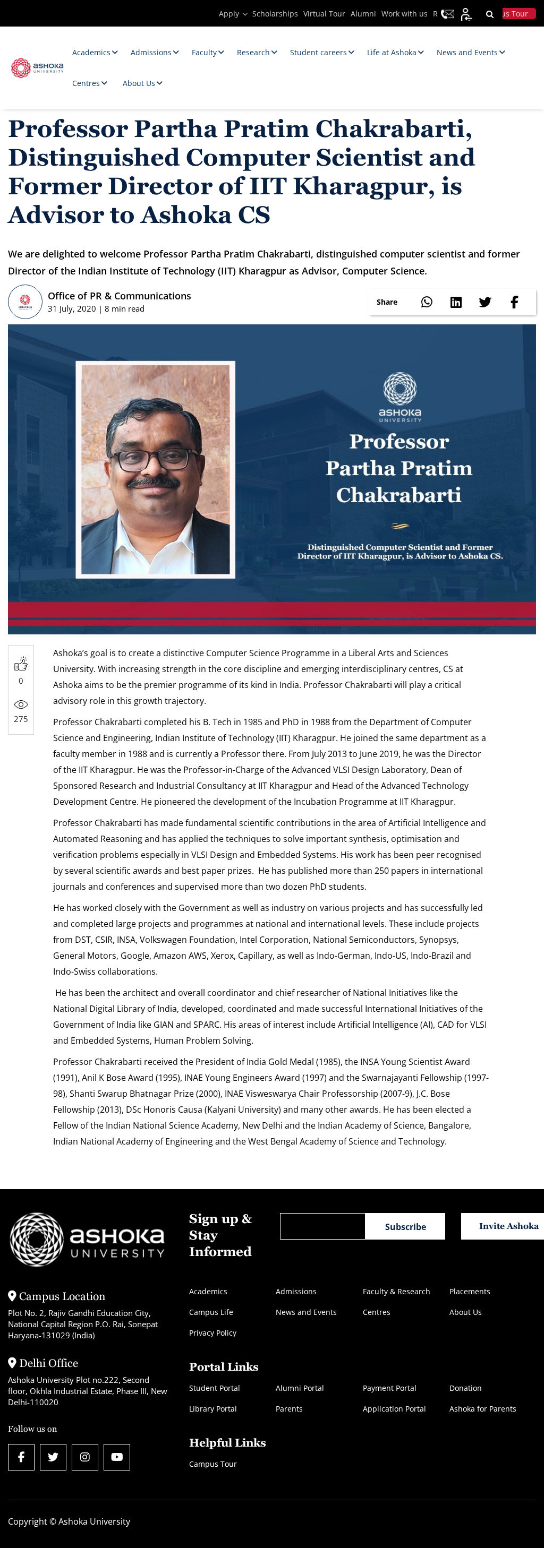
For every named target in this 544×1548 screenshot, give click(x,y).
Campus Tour (213, 1464)
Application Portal (394, 1409)
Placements (469, 1291)
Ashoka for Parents (482, 1409)
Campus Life (211, 1312)
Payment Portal (389, 1388)
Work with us (404, 14)
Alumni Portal (300, 1388)
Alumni (363, 14)
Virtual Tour (324, 14)
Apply (229, 14)
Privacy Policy (212, 1333)
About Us (465, 1312)
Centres (376, 1312)
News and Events (306, 1312)
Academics (208, 1291)
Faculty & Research (396, 1291)
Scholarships (275, 14)
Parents (289, 1409)
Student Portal (214, 1388)
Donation (465, 1388)
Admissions (296, 1291)
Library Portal (213, 1409)
